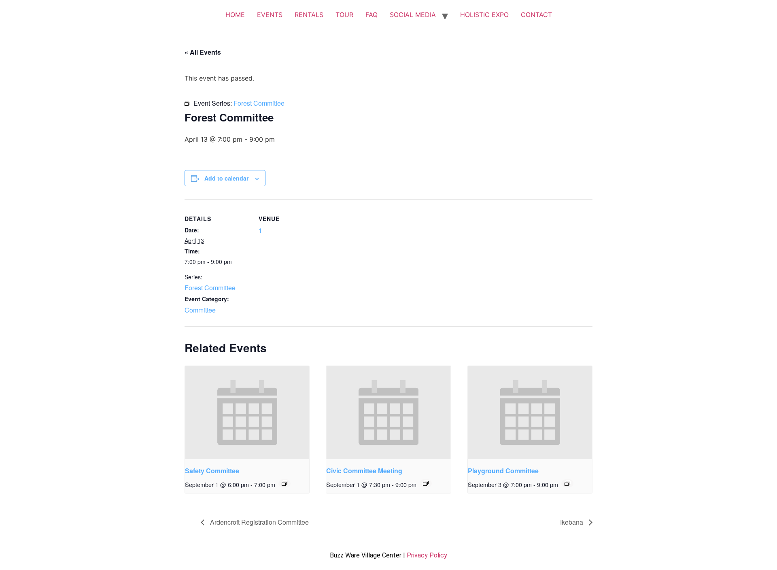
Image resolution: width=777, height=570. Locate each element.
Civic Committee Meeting (364, 470)
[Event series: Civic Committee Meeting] (426, 483)
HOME (235, 15)
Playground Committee (503, 470)
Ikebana (572, 522)
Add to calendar (226, 178)
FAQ (371, 15)
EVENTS (269, 15)
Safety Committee (212, 470)
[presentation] (247, 412)
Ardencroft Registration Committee (258, 522)
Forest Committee (210, 287)
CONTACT (536, 15)
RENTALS (309, 15)
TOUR (344, 15)
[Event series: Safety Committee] (284, 483)
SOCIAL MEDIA (413, 15)
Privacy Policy (427, 555)
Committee (200, 310)
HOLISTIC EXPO (484, 15)
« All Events (203, 52)
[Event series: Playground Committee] (567, 483)
